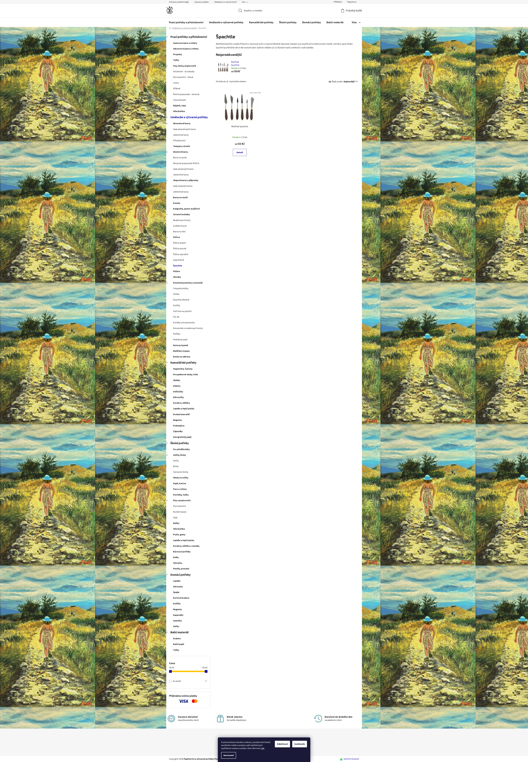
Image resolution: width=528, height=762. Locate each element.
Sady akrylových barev (183, 169)
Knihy (176, 557)
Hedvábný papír (180, 339)
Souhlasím (299, 744)
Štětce (176, 237)
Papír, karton (179, 483)
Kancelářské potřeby (183, 363)
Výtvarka (177, 563)
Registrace (351, 2)
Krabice (177, 638)
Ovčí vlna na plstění (182, 311)
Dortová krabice (181, 597)
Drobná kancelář (181, 414)
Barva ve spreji (180, 157)
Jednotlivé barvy (181, 134)
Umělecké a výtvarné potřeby (189, 117)
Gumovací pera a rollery (185, 43)
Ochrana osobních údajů (179, 2)
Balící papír (178, 644)
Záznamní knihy (180, 472)
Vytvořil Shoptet (351, 758)
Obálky (176, 380)
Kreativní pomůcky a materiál (188, 282)
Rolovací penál (180, 345)
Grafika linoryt (180, 225)
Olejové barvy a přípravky (185, 180)
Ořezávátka (179, 111)
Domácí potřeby (180, 575)
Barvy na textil (180, 197)
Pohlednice (178, 425)
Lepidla (176, 580)
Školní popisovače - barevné (186, 94)
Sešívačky (178, 391)
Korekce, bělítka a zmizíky (186, 546)
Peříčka (176, 333)
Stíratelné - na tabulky (183, 71)
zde (262, 748)
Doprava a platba (202, 2)
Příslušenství (179, 140)
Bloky (175, 466)
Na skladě (189, 681)
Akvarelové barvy (181, 123)
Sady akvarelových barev (184, 129)
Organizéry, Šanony (182, 368)
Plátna (176, 271)
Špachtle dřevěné (181, 299)
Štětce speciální (180, 254)
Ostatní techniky (181, 214)
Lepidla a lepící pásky (183, 408)
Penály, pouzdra (181, 568)
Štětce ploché (179, 248)
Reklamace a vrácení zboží (225, 2)
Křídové (176, 88)
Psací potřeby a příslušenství (188, 37)
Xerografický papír (182, 437)
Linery (176, 82)
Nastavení (228, 755)
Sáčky (176, 626)
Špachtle (177, 265)
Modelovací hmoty (181, 220)
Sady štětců (178, 260)
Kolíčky (176, 305)
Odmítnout (282, 744)
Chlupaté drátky (180, 288)
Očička (176, 294)
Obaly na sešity (180, 477)
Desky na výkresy (181, 356)
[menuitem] (186, 22)
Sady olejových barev (182, 186)
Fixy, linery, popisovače (184, 65)
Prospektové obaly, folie (185, 374)
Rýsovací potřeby (181, 551)
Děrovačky (178, 397)
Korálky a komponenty (184, 322)
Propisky (177, 54)
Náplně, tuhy (179, 105)
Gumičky (177, 620)
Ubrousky (178, 586)
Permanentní (179, 506)
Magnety (177, 420)
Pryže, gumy (179, 534)
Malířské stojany (181, 351)
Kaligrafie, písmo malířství (186, 208)
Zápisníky (178, 431)
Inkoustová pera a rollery (186, 48)
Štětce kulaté (179, 242)
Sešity (176, 460)
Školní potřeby (179, 443)
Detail (240, 152)
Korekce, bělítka (181, 402)
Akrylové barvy (180, 151)
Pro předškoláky (181, 449)
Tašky (176, 650)
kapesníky (178, 615)
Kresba (176, 203)
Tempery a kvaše (181, 146)
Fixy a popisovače (182, 500)
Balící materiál (179, 632)
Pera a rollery (180, 489)
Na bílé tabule (179, 511)
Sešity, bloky (179, 455)
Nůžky (176, 523)
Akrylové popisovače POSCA (186, 163)
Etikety (176, 385)
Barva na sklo (179, 231)
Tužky (176, 60)
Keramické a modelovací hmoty (188, 328)
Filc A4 (176, 316)
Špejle (176, 592)
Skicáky (177, 277)
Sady (175, 517)
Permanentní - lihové (183, 77)
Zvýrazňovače (179, 99)
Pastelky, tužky (181, 494)
